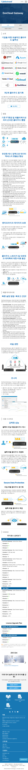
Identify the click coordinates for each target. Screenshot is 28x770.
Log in (22, 1)
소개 (8, 25)
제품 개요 (8, 700)
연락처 (3, 755)
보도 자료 (4, 756)
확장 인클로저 (5, 733)
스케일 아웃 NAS (5, 726)
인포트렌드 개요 (5, 753)
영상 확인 (15, 106)
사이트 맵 (13, 766)
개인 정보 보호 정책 (18, 764)
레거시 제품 (22, 765)
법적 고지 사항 (5, 765)
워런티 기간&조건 (6, 747)
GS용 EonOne (5, 735)
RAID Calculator (8, 708)
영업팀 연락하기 (14, 684)
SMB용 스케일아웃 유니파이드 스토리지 (10, 720)
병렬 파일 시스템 (5, 731)
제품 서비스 (4, 746)
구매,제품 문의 (5, 758)
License (20, 28)
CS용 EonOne (5, 737)
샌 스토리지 (4, 724)
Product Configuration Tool (20, 700)
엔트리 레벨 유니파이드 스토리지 (9, 722)
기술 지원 (4, 744)
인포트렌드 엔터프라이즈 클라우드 (9, 738)
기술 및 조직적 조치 (14, 765)
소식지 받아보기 (5, 760)
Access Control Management (11, 665)
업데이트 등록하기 (14, 688)
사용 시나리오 (8, 28)
